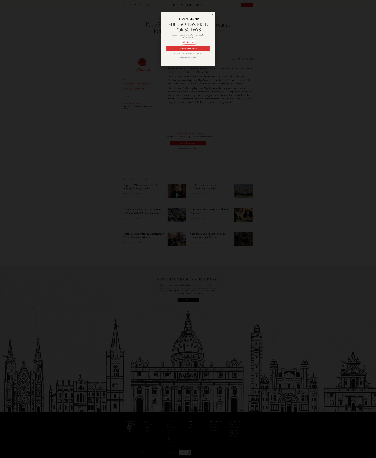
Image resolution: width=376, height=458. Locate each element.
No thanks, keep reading (188, 58)
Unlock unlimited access (188, 49)
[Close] (212, 15)
